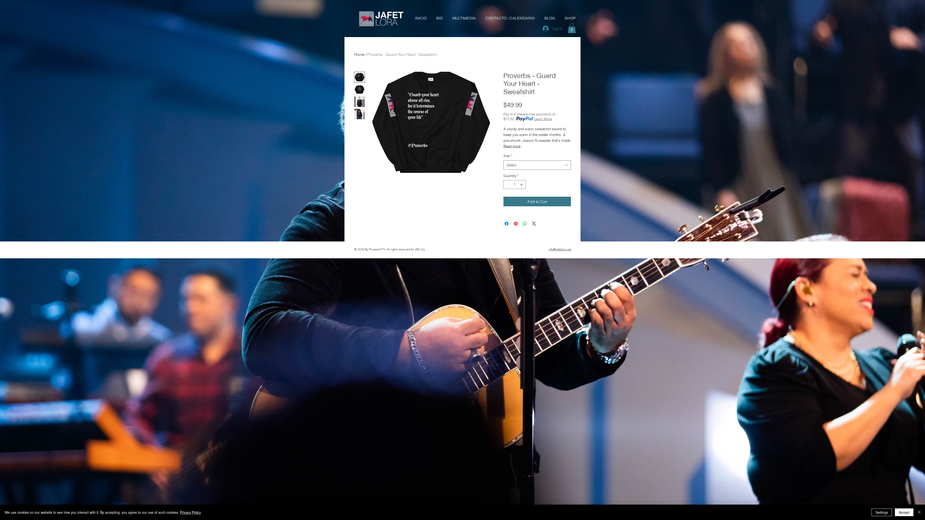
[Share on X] (534, 224)
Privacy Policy (190, 512)
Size (507, 156)
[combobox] (537, 165)
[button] (572, 28)
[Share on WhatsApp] (525, 224)
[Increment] (522, 184)
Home (359, 54)
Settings (882, 512)
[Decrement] (507, 184)
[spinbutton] (514, 184)
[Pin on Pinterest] (516, 224)
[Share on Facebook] (506, 224)
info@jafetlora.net (559, 249)
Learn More (543, 119)
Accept (904, 512)
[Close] (919, 512)
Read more (512, 146)
